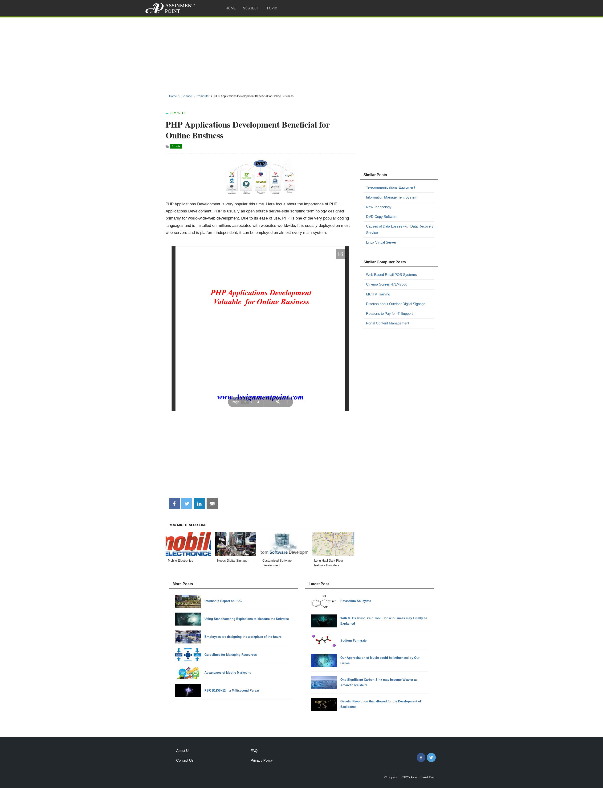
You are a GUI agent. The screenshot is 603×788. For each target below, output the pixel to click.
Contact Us (185, 760)
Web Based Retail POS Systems (391, 275)
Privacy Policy (262, 760)
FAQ (254, 751)
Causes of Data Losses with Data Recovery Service (400, 229)
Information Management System (391, 197)
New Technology (378, 207)
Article (176, 146)
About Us (183, 751)
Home (231, 8)
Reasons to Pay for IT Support (389, 313)
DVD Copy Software (381, 217)
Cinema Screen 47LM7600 (386, 284)
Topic (271, 8)
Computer (178, 113)
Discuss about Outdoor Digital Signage (395, 304)
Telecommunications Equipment (390, 187)
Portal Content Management (387, 323)
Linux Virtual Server (381, 242)
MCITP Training (378, 294)
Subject (251, 8)
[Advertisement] (301, 54)
